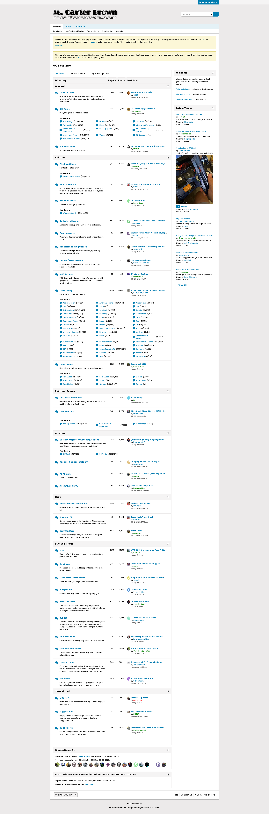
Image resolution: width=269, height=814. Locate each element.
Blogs (68, 26)
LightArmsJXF (139, 442)
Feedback (65, 678)
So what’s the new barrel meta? (146, 184)
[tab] (60, 73)
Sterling (102, 353)
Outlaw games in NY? (141, 260)
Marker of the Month (71, 176)
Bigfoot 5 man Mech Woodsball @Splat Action (153, 233)
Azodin (139, 310)
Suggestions (66, 711)
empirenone (138, 620)
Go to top (209, 794)
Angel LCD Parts (183, 219)
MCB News (65, 697)
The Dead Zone (68, 164)
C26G (135, 95)
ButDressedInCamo (142, 263)
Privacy (198, 794)
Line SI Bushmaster (140, 601)
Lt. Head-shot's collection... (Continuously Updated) (156, 221)
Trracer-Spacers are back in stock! (147, 636)
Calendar (119, 31)
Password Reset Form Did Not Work (147, 727)
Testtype (89, 784)
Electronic (65, 564)
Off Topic (65, 109)
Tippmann (67, 356)
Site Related (62, 691)
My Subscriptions (100, 73)
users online (84, 756)
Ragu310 (136, 223)
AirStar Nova (141, 303)
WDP (101, 356)
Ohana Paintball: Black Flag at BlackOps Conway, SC (156, 246)
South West (141, 380)
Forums (57, 26)
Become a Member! (184, 99)
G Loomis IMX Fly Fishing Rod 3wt (146, 662)
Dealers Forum (67, 636)
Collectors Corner (69, 221)
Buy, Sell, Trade (64, 543)
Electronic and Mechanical (74, 503)
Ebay (58, 497)
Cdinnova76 (138, 464)
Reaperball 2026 (138, 364)
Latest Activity (77, 73)
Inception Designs (71, 332)
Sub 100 (64, 618)
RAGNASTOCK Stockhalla (105, 425)
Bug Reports (66, 727)
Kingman (103, 332)
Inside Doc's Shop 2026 (142, 485)
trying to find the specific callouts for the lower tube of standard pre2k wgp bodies (211, 235)
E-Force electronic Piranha (143, 618)
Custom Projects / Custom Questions (79, 439)
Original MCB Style (64, 794)
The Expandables (70, 424)
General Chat (67, 92)
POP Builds (65, 474)
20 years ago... (138, 397)
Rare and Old (66, 517)
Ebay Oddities (67, 531)
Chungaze (137, 506)
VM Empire (140, 356)
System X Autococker (141, 503)
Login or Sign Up (207, 2)
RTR (64, 345)
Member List (107, 31)
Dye (137, 321)
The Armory (66, 290)
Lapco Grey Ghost (139, 589)
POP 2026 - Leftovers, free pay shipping (149, 474)
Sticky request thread (141, 711)
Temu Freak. (137, 531)
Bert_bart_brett (140, 293)
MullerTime (138, 413)
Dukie (101, 321)
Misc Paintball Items (70, 648)
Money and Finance (71, 135)
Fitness (102, 121)
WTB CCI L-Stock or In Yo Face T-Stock (149, 550)
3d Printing (104, 454)
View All (182, 285)
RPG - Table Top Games (143, 130)
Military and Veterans (145, 125)
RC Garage (140, 135)
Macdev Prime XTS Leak (186, 148)
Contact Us (186, 794)
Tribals (139, 353)
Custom (60, 433)
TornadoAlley (139, 592)
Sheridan (139, 345)
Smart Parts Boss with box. (187, 269)
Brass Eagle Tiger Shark (142, 517)
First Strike (67, 328)
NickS (135, 235)
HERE (79, 57)
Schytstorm (138, 681)
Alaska (102, 380)
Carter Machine (69, 317)
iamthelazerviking (141, 639)
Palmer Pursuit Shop (144, 342)
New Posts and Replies (74, 31)
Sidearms (140, 349)
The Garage (68, 121)
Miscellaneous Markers (142, 336)
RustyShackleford (186, 221)
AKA (64, 306)
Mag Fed (66, 335)
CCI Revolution (138, 200)
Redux (102, 345)
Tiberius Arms (69, 353)
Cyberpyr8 (137, 249)
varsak (136, 580)
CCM (138, 317)
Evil (137, 325)
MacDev (139, 332)
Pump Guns (68, 342)
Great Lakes (68, 384)
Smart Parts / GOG (107, 349)
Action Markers (69, 303)
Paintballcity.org (183, 89)
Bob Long (103, 314)
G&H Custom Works (108, 328)
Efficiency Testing (139, 274)
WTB (62, 550)
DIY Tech (66, 454)
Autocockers (68, 310)
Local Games (66, 364)
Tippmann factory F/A (141, 92)
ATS (137, 306)
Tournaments (67, 233)
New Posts (57, 31)
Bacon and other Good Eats (70, 130)
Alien (101, 306)
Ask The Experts (68, 200)
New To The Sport (69, 184)
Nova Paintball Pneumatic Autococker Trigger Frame (156, 146)
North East (67, 377)
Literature (140, 121)
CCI (101, 317)
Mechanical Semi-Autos (72, 577)
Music (101, 125)
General (60, 86)
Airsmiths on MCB (69, 485)
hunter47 (137, 519)
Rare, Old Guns (67, 601)
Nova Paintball (105, 342)
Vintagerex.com (183, 94)
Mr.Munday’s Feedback (142, 678)
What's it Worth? (70, 213)
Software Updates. (140, 697)
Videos (102, 135)
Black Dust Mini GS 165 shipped (145, 564)
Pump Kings (141, 424)
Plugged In (67, 125)
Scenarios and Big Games (73, 246)
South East (104, 377)
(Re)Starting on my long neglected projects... (152, 439)
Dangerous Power (70, 321)
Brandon (137, 187)
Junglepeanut (139, 664)
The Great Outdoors (71, 138)
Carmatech (141, 314)
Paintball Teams (65, 391)
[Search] (216, 14)
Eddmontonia (184, 150)
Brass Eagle (68, 314)
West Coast (68, 380)
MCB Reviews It (67, 274)
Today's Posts (93, 31)
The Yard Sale (67, 662)
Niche (101, 335)
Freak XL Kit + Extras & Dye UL (144, 648)
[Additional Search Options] (211, 14)
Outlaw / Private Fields (71, 260)
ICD (137, 328)
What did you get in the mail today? (148, 164)
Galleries (80, 26)
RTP (64, 349)
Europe (139, 384)
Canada (102, 384)
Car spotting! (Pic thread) (143, 109)
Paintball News (67, 146)
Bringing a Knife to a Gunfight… (146, 462)
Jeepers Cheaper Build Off (74, 462)
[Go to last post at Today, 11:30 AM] (190, 245)
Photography (105, 129)
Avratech (103, 310)
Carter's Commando (71, 397)
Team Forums (67, 411)
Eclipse (66, 325)
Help (176, 794)
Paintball (60, 157)
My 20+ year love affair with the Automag (151, 290)
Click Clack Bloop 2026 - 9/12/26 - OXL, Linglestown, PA (156, 411)
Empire (102, 325)
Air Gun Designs (106, 303)
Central (139, 377)
